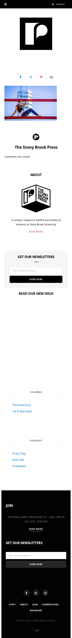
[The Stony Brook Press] (36, 34)
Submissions (50, 604)
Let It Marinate (22, 411)
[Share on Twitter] (31, 76)
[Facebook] (26, 593)
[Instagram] (45, 593)
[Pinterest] (41, 76)
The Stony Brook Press (22, 62)
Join (35, 604)
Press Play (19, 453)
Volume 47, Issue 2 (36, 364)
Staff (12, 604)
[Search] (53, 4)
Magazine (36, 357)
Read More (36, 231)
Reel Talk (18, 460)
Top (36, 630)
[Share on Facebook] (20, 76)
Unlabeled (19, 466)
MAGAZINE (36, 610)
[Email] (51, 76)
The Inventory (21, 405)
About (24, 604)
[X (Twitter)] (36, 593)
